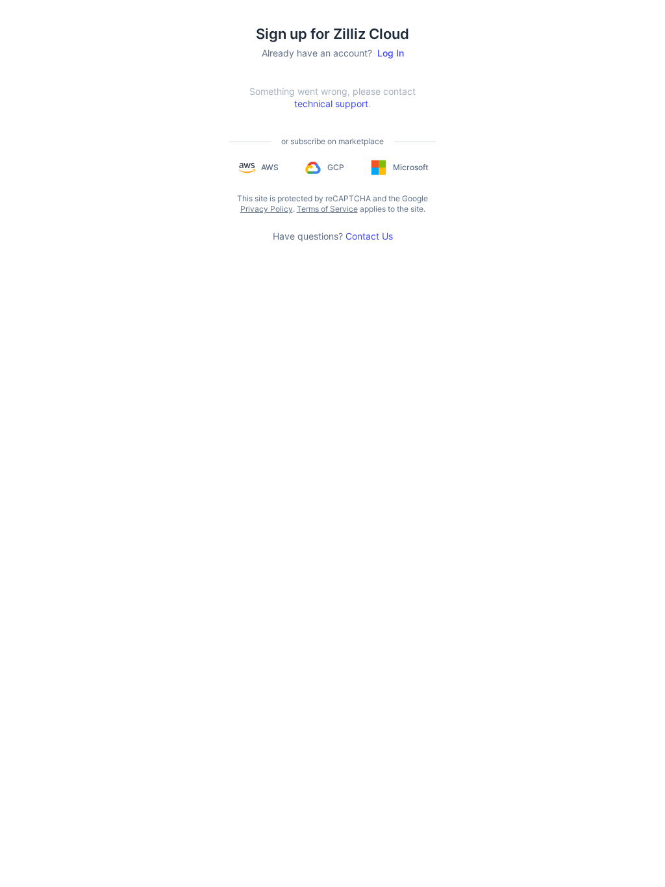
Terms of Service (327, 209)
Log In (390, 52)
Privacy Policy (266, 209)
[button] (257, 167)
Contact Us (369, 236)
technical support (331, 103)
